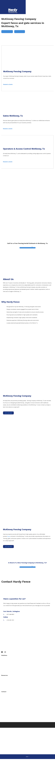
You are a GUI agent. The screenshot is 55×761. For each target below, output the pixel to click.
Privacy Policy (4, 687)
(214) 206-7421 (7, 708)
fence (8, 536)
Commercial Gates (5, 663)
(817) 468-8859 (7, 698)
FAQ (2, 683)
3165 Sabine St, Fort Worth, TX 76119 (13, 700)
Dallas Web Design (27, 716)
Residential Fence (5, 667)
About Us (3, 680)
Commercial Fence (5, 660)
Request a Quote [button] (8, 84)
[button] (7, 31)
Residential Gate (5, 671)
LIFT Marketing (34, 716)
